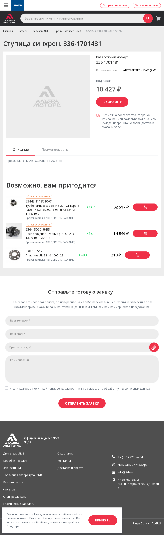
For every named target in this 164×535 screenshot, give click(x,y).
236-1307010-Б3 (38, 229)
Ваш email (17, 334)
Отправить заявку (82, 403)
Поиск (148, 18)
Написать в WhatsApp (132, 465)
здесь (118, 127)
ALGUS (156, 523)
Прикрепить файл (21, 347)
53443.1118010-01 (39, 201)
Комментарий (19, 360)
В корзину (112, 102)
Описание (21, 149)
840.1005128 (35, 251)
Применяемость (55, 149)
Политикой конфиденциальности (55, 388)
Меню (5, 5)
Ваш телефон (20, 320)
